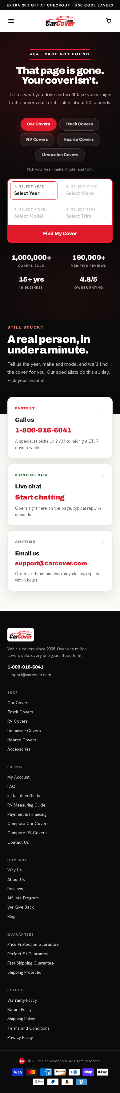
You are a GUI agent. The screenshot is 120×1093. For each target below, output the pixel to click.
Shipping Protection (25, 972)
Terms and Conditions (28, 1028)
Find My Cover (60, 233)
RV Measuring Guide (26, 805)
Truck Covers (79, 124)
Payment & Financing (26, 814)
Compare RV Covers (27, 832)
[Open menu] (11, 21)
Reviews (15, 888)
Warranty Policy (22, 1000)
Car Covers (38, 124)
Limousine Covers (60, 154)
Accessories (19, 749)
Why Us (14, 870)
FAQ (11, 786)
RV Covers (37, 139)
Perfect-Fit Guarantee (28, 954)
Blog (11, 916)
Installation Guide (23, 795)
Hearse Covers (78, 139)
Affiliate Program (23, 898)
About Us (16, 879)
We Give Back (20, 907)
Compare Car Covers (28, 823)
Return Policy (19, 1009)
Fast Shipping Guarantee (30, 963)
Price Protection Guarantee (33, 944)
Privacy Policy (20, 1037)
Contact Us (18, 842)
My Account (18, 777)
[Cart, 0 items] (109, 21)
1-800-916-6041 (25, 667)
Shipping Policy (21, 1018)
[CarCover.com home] (60, 21)
